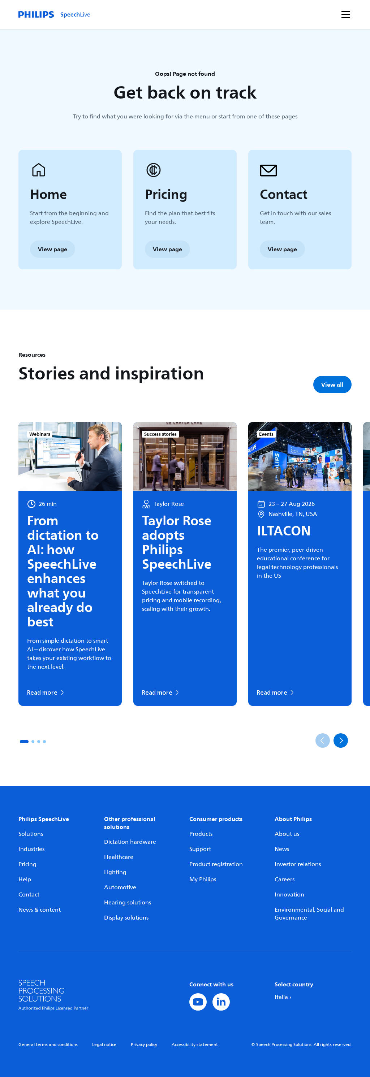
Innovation (289, 895)
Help (24, 879)
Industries (31, 849)
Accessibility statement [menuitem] (195, 1044)
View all (332, 384)
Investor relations (298, 864)
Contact (28, 895)
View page (52, 249)
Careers (284, 879)
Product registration (216, 864)
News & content (39, 910)
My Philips (202, 879)
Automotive (120, 887)
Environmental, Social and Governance (309, 914)
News (282, 849)
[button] (24, 741)
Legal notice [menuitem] (104, 1044)
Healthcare (118, 857)
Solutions (30, 834)
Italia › (283, 997)
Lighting (115, 872)
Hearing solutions (127, 903)
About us (287, 834)
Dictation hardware (130, 842)
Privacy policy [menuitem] (144, 1044)
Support (200, 849)
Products (200, 834)
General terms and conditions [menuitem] (48, 1044)
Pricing (27, 864)
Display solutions (126, 918)
